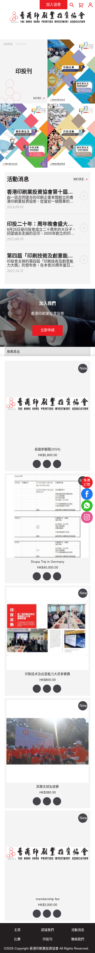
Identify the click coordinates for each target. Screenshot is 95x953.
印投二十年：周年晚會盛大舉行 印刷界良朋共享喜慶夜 (42, 224)
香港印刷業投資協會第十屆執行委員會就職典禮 (42, 192)
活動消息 (77, 930)
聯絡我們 (77, 939)
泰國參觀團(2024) (47, 449)
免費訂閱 (87, 482)
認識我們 (47, 930)
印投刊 (47, 939)
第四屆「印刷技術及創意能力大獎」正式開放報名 (42, 256)
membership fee (47, 899)
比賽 (17, 939)
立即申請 (47, 330)
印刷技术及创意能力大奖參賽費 (47, 674)
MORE (37, 98)
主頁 (17, 930)
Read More (84, 195)
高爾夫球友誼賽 (47, 786)
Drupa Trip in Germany (47, 561)
